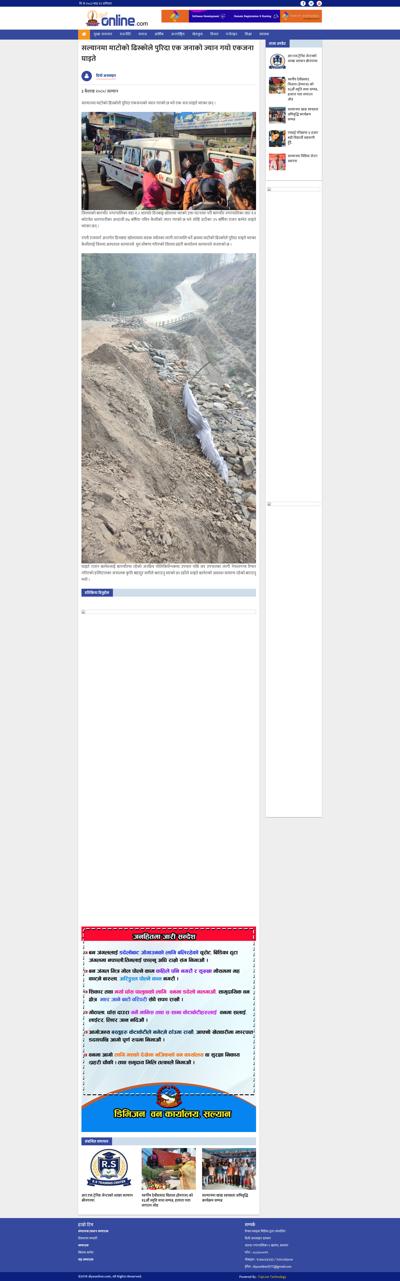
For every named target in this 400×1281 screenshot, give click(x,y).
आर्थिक (159, 34)
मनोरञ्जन (231, 34)
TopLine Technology (272, 1277)
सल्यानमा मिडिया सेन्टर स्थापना (303, 158)
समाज (143, 34)
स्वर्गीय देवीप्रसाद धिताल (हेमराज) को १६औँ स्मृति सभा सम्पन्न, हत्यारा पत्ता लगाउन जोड (167, 1200)
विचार (214, 34)
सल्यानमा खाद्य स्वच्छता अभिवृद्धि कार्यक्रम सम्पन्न (225, 1198)
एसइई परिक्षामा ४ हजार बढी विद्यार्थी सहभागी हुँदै (303, 138)
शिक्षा (248, 34)
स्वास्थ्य (264, 34)
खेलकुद (197, 34)
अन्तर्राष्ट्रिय (178, 34)
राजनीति (125, 34)
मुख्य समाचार (103, 34)
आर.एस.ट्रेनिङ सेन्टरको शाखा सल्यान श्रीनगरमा (107, 1198)
